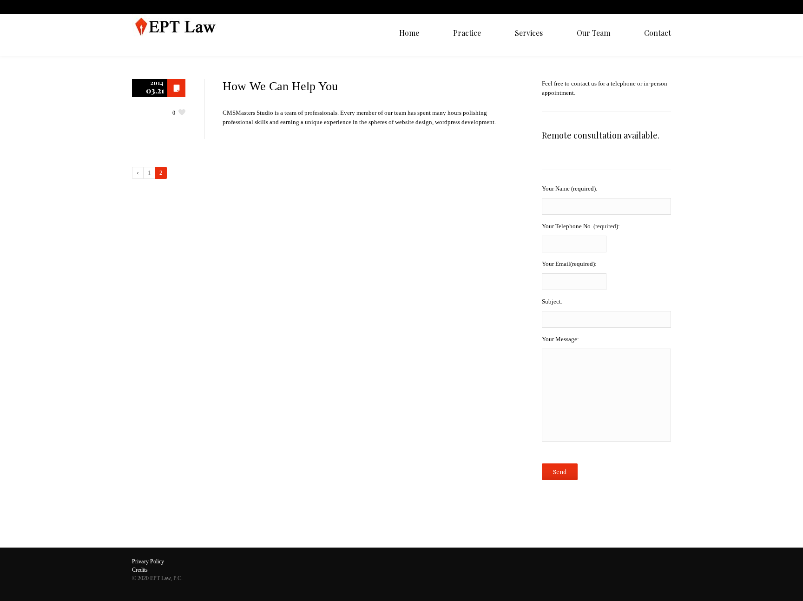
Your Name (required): (570, 188)
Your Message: (560, 339)
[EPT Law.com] (179, 35)
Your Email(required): (569, 263)
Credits (140, 570)
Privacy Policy (148, 561)
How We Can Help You (280, 86)
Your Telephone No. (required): (581, 226)
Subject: (552, 301)
